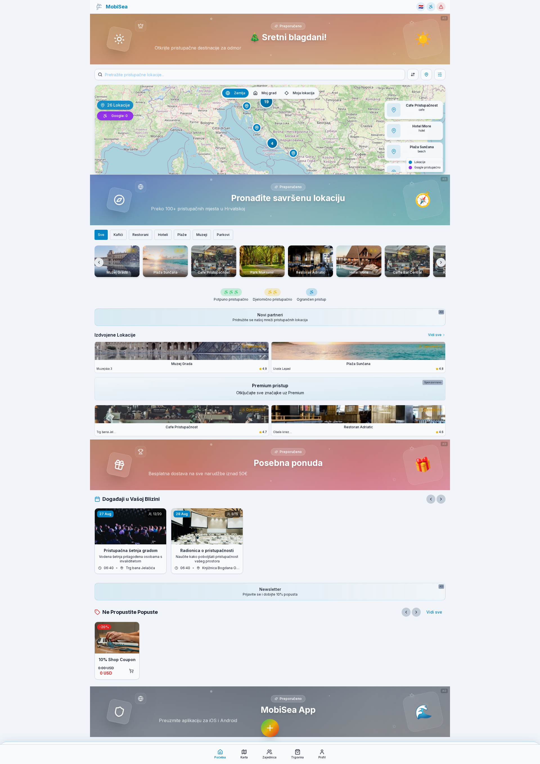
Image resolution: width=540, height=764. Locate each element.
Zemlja (239, 93)
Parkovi (223, 235)
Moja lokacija (303, 93)
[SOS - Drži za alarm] (441, 6)
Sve (101, 235)
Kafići (118, 235)
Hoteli (163, 235)
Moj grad (269, 93)
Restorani (140, 235)
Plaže (182, 235)
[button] (111, 6)
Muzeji (201, 235)
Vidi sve (435, 335)
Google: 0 (119, 116)
